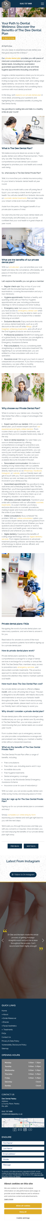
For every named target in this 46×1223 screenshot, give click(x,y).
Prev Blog (15, 846)
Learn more (8, 1199)
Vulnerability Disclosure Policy (14, 1045)
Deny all (23, 1212)
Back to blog (9, 38)
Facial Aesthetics (10, 1026)
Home (4, 1011)
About (5, 1014)
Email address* (9, 1154)
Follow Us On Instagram (24, 875)
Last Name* (8, 1148)
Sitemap (5, 1048)
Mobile (6, 1159)
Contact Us (6, 1037)
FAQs (4, 1033)
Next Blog (31, 846)
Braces (6, 1022)
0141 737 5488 (26, 4)
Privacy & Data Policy (10, 1041)
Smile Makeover (9, 1018)
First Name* (8, 1143)
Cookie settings (23, 1218)
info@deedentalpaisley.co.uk (12, 1114)
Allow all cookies (23, 1206)
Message (7, 1165)
